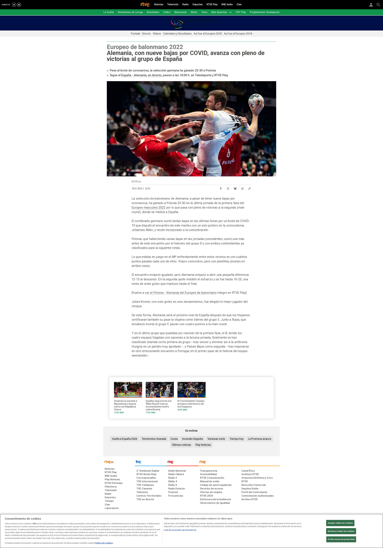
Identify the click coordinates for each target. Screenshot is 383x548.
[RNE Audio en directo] (19, 5)
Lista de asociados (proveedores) (180, 530)
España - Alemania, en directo (141, 75)
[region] (191, 531)
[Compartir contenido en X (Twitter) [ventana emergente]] (228, 188)
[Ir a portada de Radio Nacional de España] (183, 462)
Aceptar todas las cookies (340, 523)
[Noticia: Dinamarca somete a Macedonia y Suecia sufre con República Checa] (128, 399)
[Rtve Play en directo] (14, 5)
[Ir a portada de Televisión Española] (151, 462)
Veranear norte (216, 438)
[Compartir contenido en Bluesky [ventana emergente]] (235, 188)
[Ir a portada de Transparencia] (239, 462)
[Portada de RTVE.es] (145, 4)
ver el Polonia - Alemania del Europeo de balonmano (181, 292)
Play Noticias (203, 444)
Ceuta (174, 438)
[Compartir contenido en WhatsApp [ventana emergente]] (242, 188)
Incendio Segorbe (192, 438)
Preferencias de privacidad (341, 539)
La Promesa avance (259, 438)
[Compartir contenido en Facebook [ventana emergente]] (220, 188)
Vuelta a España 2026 (124, 438)
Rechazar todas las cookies (341, 531)
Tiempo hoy (237, 438)
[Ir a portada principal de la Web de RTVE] (119, 461)
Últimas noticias (181, 444)
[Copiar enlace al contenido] (249, 188)
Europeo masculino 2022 (148, 207)
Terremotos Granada (154, 438)
